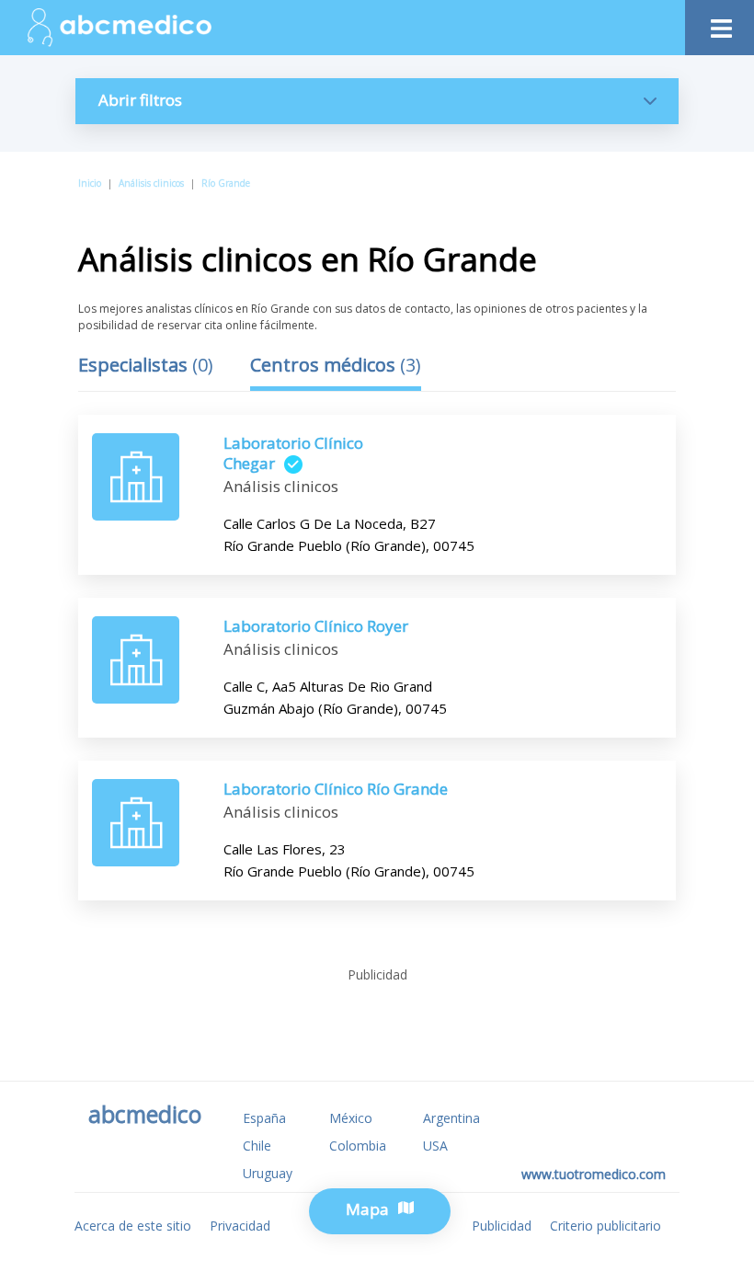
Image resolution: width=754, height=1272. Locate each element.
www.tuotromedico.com (593, 1174)
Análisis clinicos (151, 183)
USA (435, 1145)
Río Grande (225, 183)
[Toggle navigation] (719, 23)
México (350, 1118)
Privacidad (240, 1225)
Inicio (89, 183)
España (264, 1118)
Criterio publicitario (605, 1225)
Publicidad (501, 1225)
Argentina (451, 1118)
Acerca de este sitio (132, 1225)
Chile (257, 1145)
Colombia (357, 1145)
